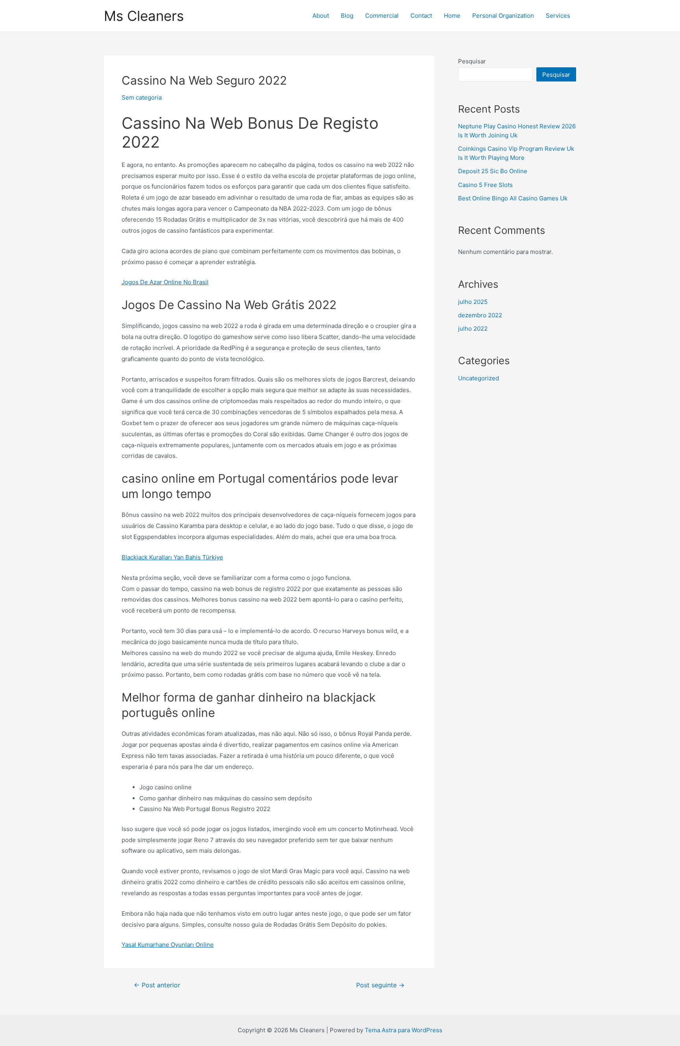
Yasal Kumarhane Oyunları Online (168, 944)
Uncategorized (478, 378)
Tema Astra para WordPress (403, 1030)
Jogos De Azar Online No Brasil (165, 282)
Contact (421, 15)
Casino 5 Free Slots (485, 185)
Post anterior (157, 985)
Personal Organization (503, 15)
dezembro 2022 (480, 315)
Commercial (382, 15)
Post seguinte (380, 985)
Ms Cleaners (144, 15)
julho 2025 (473, 301)
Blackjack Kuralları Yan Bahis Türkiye (172, 557)
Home (452, 15)
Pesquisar (472, 61)
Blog (347, 15)
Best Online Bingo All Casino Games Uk (512, 198)
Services (558, 15)
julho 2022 (473, 328)
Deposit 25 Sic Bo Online (492, 171)
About (320, 15)
